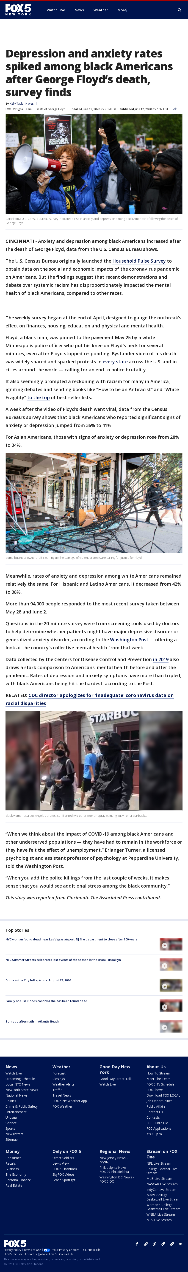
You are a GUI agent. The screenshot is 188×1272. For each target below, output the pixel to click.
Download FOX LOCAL (163, 1095)
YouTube (163, 1244)
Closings (59, 1079)
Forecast (59, 1073)
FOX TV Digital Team (19, 109)
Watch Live (14, 1073)
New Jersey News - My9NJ (114, 1160)
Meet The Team (159, 1079)
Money (12, 1151)
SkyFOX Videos (64, 1174)
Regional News (115, 1151)
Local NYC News (18, 1084)
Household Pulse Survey (139, 261)
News (11, 1066)
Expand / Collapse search (179, 10)
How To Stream (158, 1073)
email (180, 1244)
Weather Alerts (64, 1084)
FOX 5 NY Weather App (70, 1101)
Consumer (13, 1158)
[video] (171, 944)
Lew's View (61, 1163)
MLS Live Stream (159, 1220)
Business (12, 1169)
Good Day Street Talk (116, 1079)
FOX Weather (62, 1106)
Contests (153, 1117)
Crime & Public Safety (22, 1106)
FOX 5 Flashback (65, 1169)
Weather (61, 1066)
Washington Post (129, 639)
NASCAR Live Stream (162, 1184)
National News (17, 1095)
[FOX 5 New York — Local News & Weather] (21, 9)
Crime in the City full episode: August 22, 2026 (38, 980)
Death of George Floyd (50, 109)
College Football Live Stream (162, 1171)
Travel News (62, 1095)
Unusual (11, 1117)
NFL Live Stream (159, 1163)
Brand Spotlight (64, 1180)
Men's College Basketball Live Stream (163, 1197)
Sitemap (12, 1139)
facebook (137, 1244)
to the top (38, 397)
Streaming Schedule (20, 1079)
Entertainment (16, 1112)
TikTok (154, 1244)
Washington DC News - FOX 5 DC (117, 1179)
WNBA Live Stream (161, 1214)
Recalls (11, 1163)
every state (115, 361)
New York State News (22, 1090)
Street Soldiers (63, 1158)
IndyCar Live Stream (161, 1189)
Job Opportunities (159, 1101)
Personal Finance (18, 1180)
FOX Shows (155, 1090)
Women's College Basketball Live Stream (163, 1207)
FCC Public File (157, 1123)
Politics (11, 1101)
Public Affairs (156, 1106)
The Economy (16, 1174)
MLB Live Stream (159, 1178)
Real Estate (14, 1185)
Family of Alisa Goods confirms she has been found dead (46, 1001)
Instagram (145, 1244)
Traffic (57, 1090)
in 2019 (161, 659)
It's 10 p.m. (155, 1134)
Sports (10, 1128)
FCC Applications (159, 1128)
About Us (156, 1066)
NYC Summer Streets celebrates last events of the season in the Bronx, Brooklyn (63, 960)
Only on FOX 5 (67, 1151)
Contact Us (155, 1112)
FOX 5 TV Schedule (160, 1084)
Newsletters (14, 1134)
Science (11, 1123)
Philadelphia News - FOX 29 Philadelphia (114, 1169)
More (122, 10)
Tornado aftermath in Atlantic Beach (32, 1021)
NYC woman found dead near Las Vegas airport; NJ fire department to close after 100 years (71, 939)
